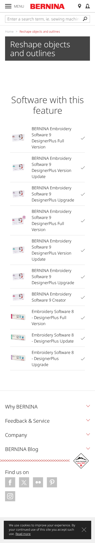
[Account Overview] (87, 6)
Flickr (38, 482)
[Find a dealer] (79, 6)
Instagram (10, 496)
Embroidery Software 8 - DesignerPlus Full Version (53, 317)
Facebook (10, 482)
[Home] (47, 6)
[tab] (47, 408)
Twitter (24, 482)
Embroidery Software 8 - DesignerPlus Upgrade (53, 358)
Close (84, 530)
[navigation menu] (8, 6)
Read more (23, 534)
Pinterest (52, 482)
